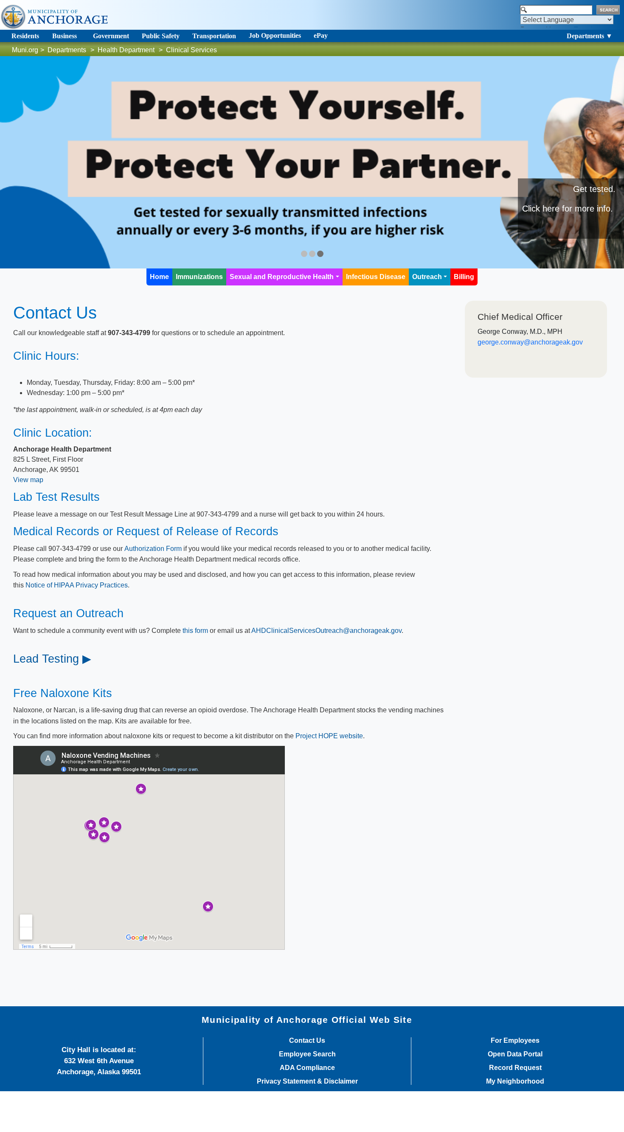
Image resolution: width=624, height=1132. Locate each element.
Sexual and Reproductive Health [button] (282, 276)
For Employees (515, 1040)
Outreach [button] (427, 276)
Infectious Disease (375, 276)
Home (159, 276)
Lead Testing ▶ (52, 658)
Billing (464, 276)
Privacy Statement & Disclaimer (307, 1081)
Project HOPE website (329, 736)
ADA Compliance (307, 1067)
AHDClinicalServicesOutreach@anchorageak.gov (326, 630)
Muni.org (25, 50)
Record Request (515, 1067)
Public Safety (161, 36)
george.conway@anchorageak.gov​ (530, 342)
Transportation (214, 36)
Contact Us (307, 1040)
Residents (25, 36)
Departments (67, 50)
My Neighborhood (515, 1081)
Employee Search (307, 1054)
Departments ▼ (590, 36)
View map (28, 479)
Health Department (126, 50)
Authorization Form (153, 548)
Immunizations (199, 276)
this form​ (195, 630)
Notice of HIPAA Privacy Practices (76, 585)
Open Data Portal (515, 1054)
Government (111, 36)
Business (64, 36)
